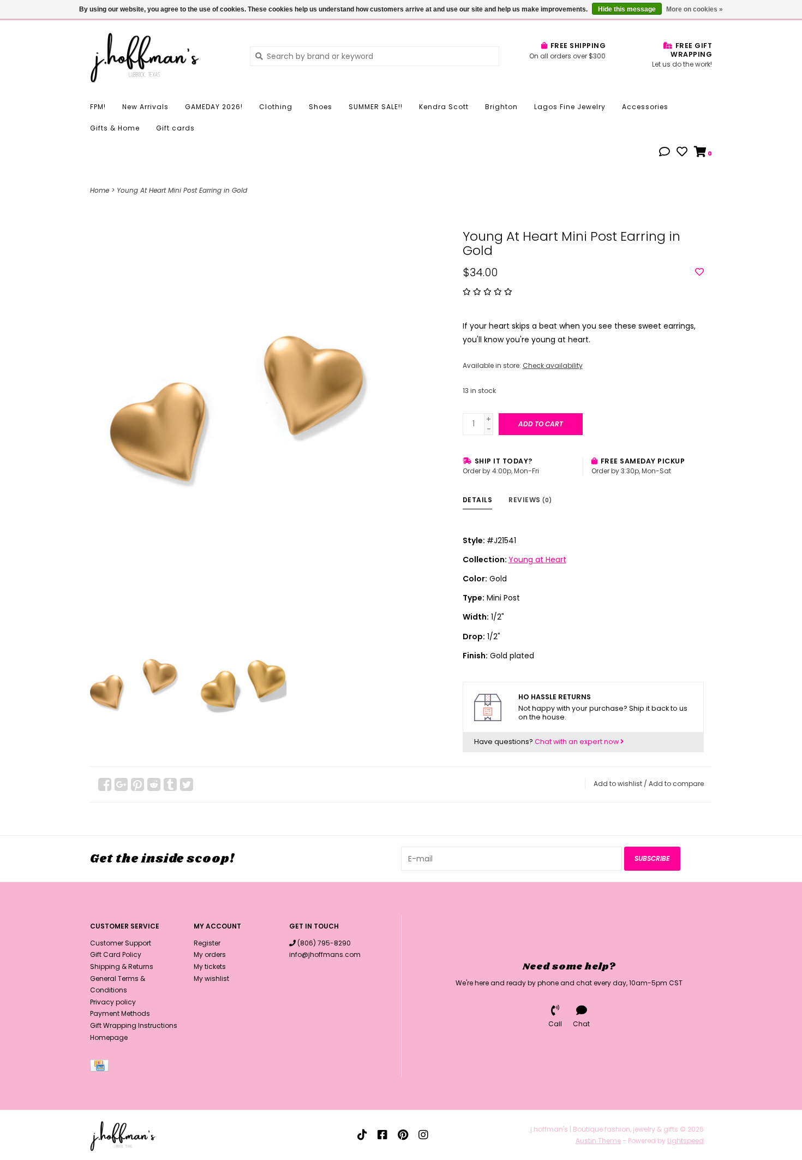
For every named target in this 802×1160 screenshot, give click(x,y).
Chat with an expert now (577, 741)
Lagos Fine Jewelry (570, 106)
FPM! (98, 106)
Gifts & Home (115, 128)
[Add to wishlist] (699, 272)
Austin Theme (598, 1140)
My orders (210, 954)
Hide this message (627, 9)
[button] (664, 152)
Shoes (320, 106)
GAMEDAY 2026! (214, 106)
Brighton (501, 106)
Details (478, 499)
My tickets (210, 966)
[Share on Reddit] (153, 784)
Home (99, 190)
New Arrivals (145, 106)
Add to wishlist (618, 783)
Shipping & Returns (121, 966)
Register (207, 943)
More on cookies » (694, 9)
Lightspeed (685, 1140)
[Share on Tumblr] (170, 784)
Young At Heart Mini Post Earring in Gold (182, 190)
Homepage (109, 1037)
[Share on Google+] (121, 784)
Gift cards (175, 128)
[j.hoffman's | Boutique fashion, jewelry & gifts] (162, 55)
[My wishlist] (682, 152)
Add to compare (676, 783)
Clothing (275, 106)
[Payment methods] (101, 1067)
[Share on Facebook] (104, 784)
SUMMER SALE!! (376, 106)
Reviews (530, 499)
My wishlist (211, 978)
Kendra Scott (444, 106)
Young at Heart (537, 559)
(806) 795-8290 (324, 943)
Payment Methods (120, 1013)
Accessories (645, 106)
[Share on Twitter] (186, 784)
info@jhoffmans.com (325, 954)
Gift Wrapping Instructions (133, 1025)
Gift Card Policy (115, 954)
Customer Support (120, 943)
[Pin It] (137, 784)
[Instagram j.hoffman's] (423, 1134)
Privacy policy (113, 1002)
